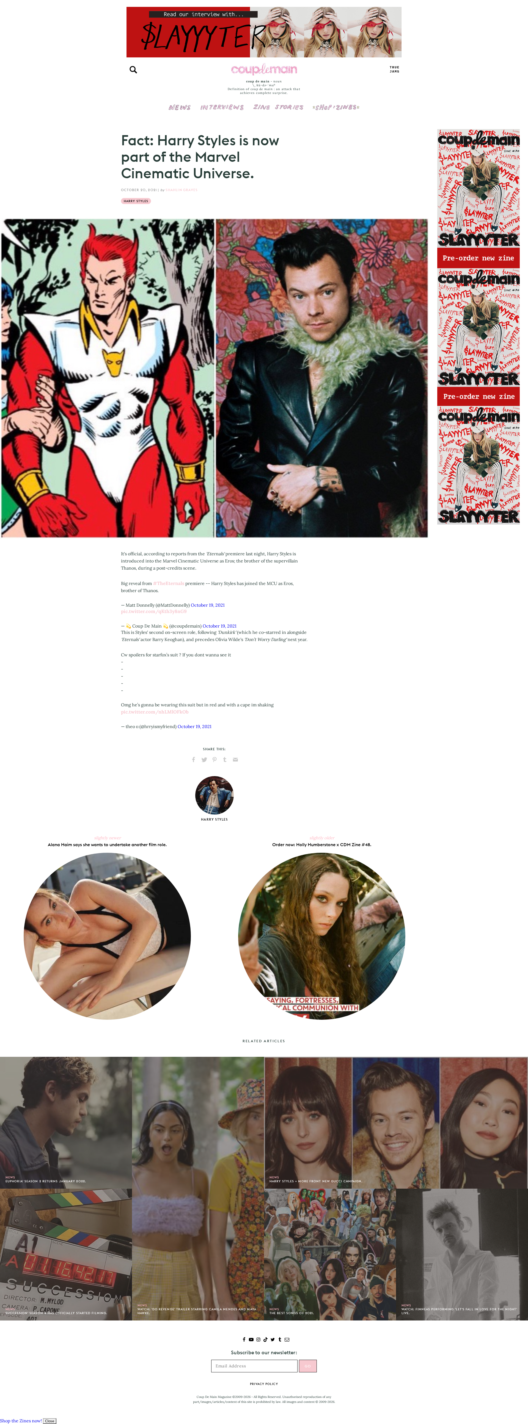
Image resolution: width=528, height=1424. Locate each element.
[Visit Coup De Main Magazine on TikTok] (265, 1340)
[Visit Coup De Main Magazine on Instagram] (258, 1340)
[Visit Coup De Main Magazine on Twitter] (272, 1340)
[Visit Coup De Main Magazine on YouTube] (251, 1340)
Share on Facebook (193, 759)
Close (49, 1421)
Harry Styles (136, 201)
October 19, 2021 (208, 605)
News (179, 110)
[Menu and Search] (133, 70)
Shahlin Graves (181, 190)
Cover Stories (278, 103)
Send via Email (235, 759)
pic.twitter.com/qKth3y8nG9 (154, 611)
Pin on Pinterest (214, 759)
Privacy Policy (264, 1384)
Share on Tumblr (225, 759)
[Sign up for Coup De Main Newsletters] (287, 1340)
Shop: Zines (336, 103)
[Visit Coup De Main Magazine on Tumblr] (279, 1340)
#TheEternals (168, 583)
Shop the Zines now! (21, 1420)
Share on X (204, 759)
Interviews (222, 103)
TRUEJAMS (395, 70)
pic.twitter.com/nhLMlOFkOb (155, 712)
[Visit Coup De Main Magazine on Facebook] (244, 1340)
